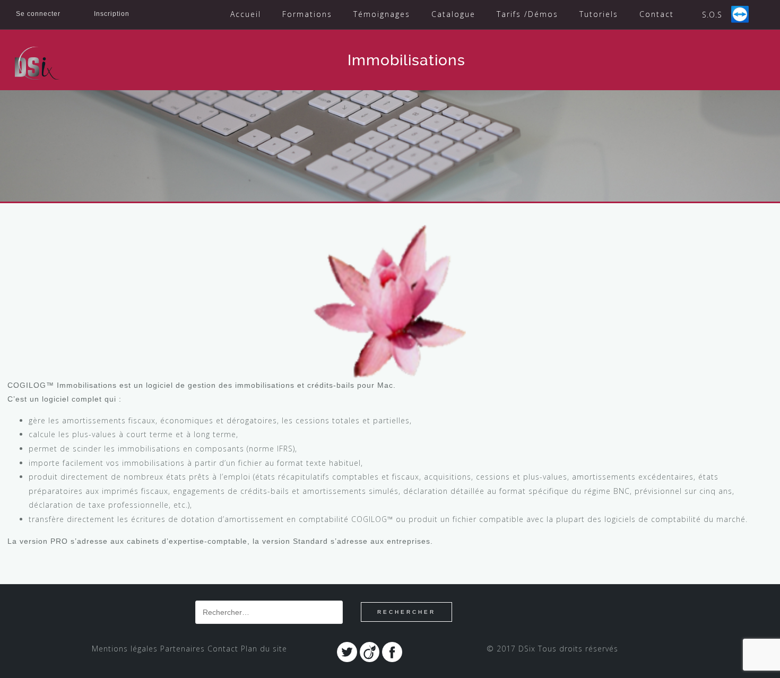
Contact (656, 14)
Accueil (245, 14)
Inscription (111, 14)
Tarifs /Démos (527, 14)
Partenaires (182, 649)
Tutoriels (598, 14)
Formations (307, 14)
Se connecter (38, 14)
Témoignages (381, 14)
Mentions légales (125, 649)
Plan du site (264, 649)
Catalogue (453, 14)
